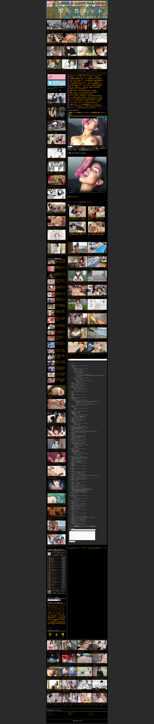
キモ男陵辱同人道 (53, 569)
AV (48, 605)
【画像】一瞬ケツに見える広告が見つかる (78, 88)
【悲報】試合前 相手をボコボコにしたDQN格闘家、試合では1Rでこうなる (77, 548)
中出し (103, 117)
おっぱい (53, 605)
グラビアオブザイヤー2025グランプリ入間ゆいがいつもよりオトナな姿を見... (85, 100)
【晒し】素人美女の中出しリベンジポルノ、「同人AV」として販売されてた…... (86, 82)
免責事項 (69, 714)
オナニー (57, 607)
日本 (60, 618)
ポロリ (59, 612)
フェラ (106, 117)
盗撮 (52, 622)
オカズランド (52, 566)
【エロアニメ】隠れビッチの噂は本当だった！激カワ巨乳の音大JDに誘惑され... (86, 95)
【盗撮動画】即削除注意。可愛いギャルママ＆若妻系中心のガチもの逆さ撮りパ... (86, 78)
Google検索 (52, 559)
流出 (52, 620)
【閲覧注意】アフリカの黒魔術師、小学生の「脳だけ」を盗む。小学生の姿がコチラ (97, 548)
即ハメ (57, 616)
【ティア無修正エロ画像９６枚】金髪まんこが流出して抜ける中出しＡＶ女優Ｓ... (86, 97)
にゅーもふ (51, 563)
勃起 (53, 616)
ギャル (51, 608)
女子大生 (62, 616)
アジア (58, 605)
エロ (68, 117)
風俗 (97, 117)
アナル (63, 605)
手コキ (57, 617)
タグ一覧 (90, 712)
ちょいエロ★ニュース (53, 571)
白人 (49, 622)
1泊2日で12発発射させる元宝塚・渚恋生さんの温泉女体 (81, 94)
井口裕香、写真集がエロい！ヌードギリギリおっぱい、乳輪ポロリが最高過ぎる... (86, 85)
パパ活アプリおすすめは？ (54, 589)
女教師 (49, 617)
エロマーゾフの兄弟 (53, 577)
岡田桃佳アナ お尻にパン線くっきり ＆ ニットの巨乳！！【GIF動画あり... (85, 76)
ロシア (100, 117)
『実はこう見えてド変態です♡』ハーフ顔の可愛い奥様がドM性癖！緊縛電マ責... (86, 80)
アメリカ (51, 607)
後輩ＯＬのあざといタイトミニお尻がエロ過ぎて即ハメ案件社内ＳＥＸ (84, 92)
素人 (55, 622)
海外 (56, 620)
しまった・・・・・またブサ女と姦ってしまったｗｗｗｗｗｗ (82, 107)
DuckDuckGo (52, 585)
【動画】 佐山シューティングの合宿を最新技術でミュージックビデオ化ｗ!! (85, 104)
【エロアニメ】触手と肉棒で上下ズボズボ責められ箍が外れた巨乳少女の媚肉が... (86, 105)
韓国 (56, 623)
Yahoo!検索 (52, 560)
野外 (50, 623)
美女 (61, 622)
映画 (64, 617)
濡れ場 (60, 619)
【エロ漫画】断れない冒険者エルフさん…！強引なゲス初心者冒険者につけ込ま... (86, 83)
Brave (51, 586)
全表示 (49, 595)
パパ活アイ (51, 588)
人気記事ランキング (71, 712)
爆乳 (64, 619)
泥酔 (49, 619)
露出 (53, 624)
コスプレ (56, 608)
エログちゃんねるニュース (54, 582)
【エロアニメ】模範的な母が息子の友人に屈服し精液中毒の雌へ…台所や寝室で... (86, 99)
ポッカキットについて (51, 714)
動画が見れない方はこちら (73, 196)
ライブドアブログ (53, 583)
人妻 (50, 616)
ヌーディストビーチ (56, 610)
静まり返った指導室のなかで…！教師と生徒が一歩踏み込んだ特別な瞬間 (84, 87)
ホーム (48, 712)
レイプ (51, 614)
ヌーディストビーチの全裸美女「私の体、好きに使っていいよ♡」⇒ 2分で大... (86, 75)
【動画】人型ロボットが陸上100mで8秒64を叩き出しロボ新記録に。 (84, 90)
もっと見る (50, 627)
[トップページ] (49, 4)
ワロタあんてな (52, 565)
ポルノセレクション (53, 574)
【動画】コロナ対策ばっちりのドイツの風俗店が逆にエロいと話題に (90, 146)
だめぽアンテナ (52, 562)
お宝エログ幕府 (52, 580)
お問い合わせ (91, 714)
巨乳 (53, 617)
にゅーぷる (51, 568)
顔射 (59, 623)
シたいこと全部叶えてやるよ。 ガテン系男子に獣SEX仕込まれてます (84, 102)
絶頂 (58, 622)
